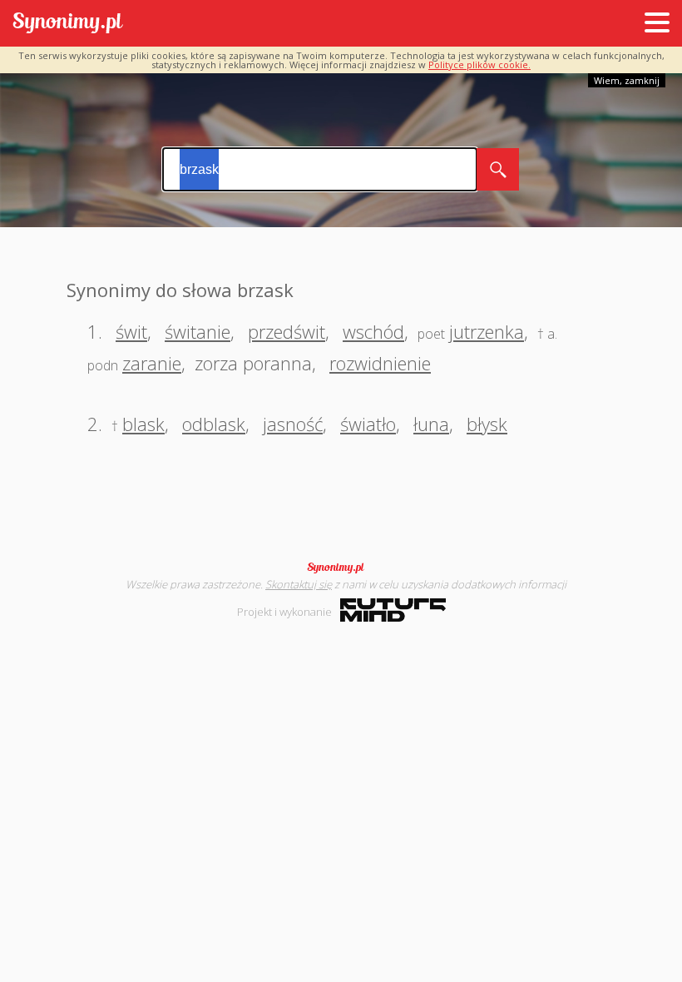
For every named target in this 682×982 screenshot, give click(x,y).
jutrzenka (486, 331)
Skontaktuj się (298, 584)
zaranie (151, 362)
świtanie (197, 331)
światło (368, 423)
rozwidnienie (380, 362)
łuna (431, 423)
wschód (373, 331)
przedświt (286, 331)
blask (143, 423)
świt (131, 331)
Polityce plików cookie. (479, 64)
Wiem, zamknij (627, 80)
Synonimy (341, 567)
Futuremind (393, 610)
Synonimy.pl (67, 23)
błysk (487, 423)
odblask (213, 423)
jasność (293, 423)
